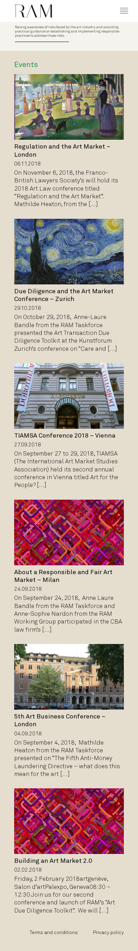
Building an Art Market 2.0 (53, 861)
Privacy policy (108, 933)
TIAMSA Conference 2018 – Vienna (64, 436)
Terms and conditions (54, 933)
